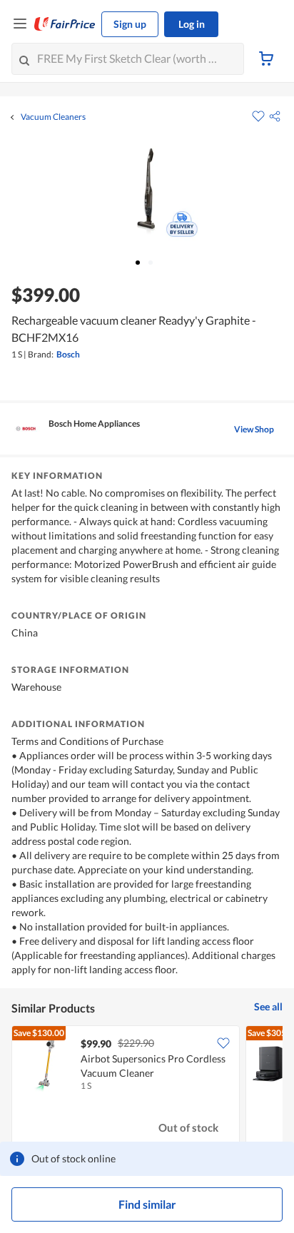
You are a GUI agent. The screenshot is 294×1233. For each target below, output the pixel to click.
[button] (275, 116)
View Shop (254, 429)
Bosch (68, 354)
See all (268, 1006)
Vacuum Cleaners (53, 117)
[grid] (147, 1087)
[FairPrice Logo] (65, 24)
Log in (191, 24)
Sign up (129, 24)
